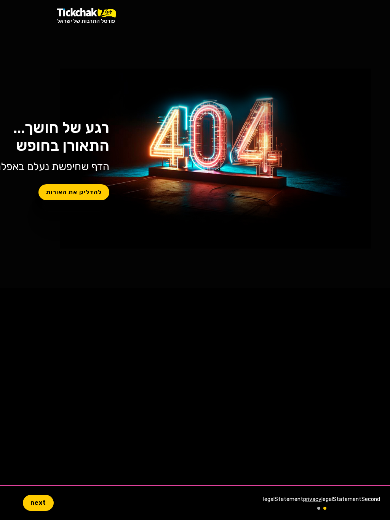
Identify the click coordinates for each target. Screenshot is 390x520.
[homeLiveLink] (86, 15)
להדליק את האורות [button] (74, 192)
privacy (312, 499)
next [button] (38, 502)
